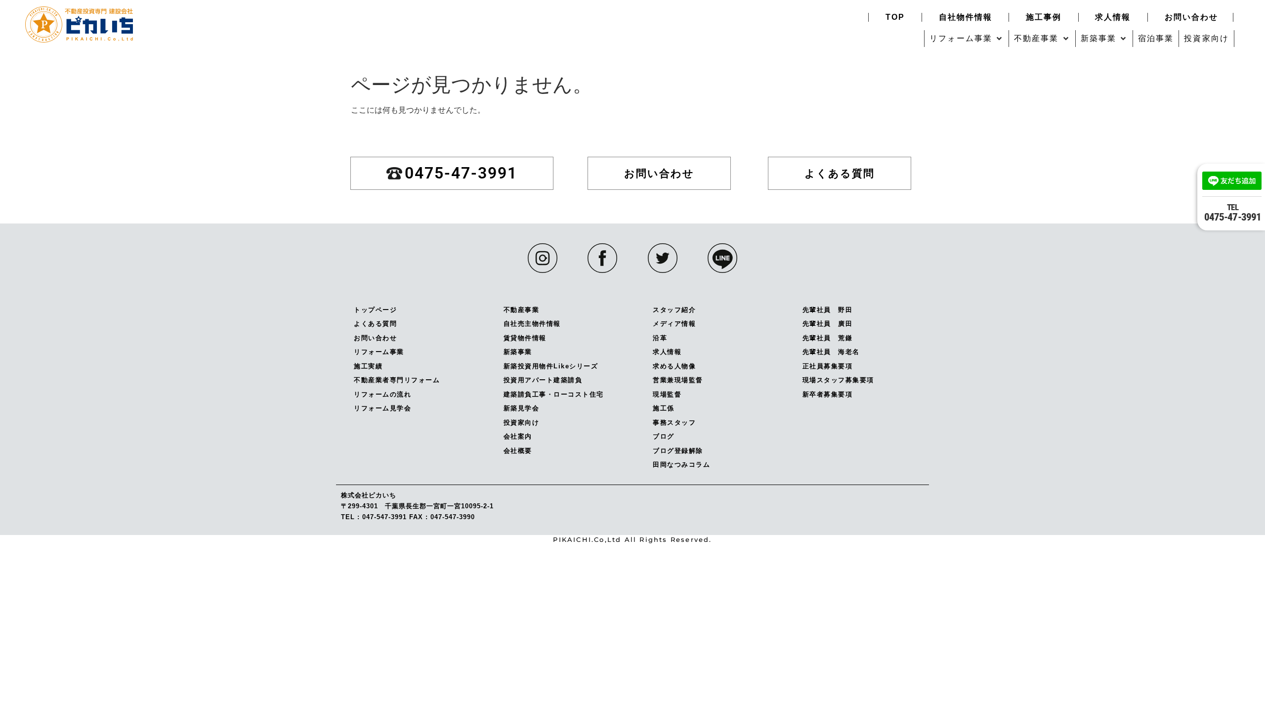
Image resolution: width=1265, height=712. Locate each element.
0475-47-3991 (1232, 212)
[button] (967, 38)
